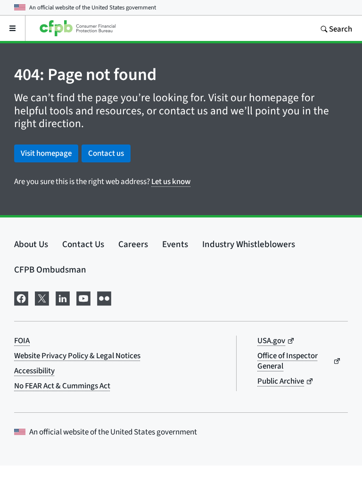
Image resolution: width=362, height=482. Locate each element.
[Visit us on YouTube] (83, 297)
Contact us (106, 153)
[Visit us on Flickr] (104, 297)
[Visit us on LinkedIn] (63, 297)
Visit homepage (46, 153)
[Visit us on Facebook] (21, 297)
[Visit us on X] (42, 297)
